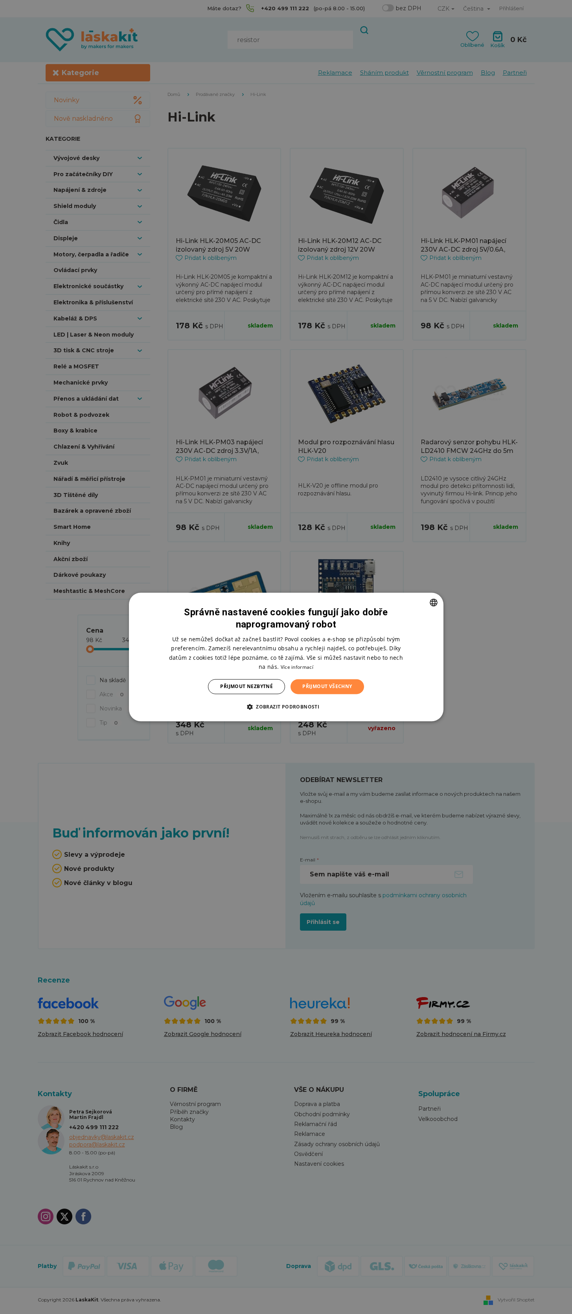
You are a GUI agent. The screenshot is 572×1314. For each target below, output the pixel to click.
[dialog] (286, 657)
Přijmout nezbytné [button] (246, 686)
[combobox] (434, 602)
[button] (286, 707)
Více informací (297, 667)
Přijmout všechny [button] (327, 686)
